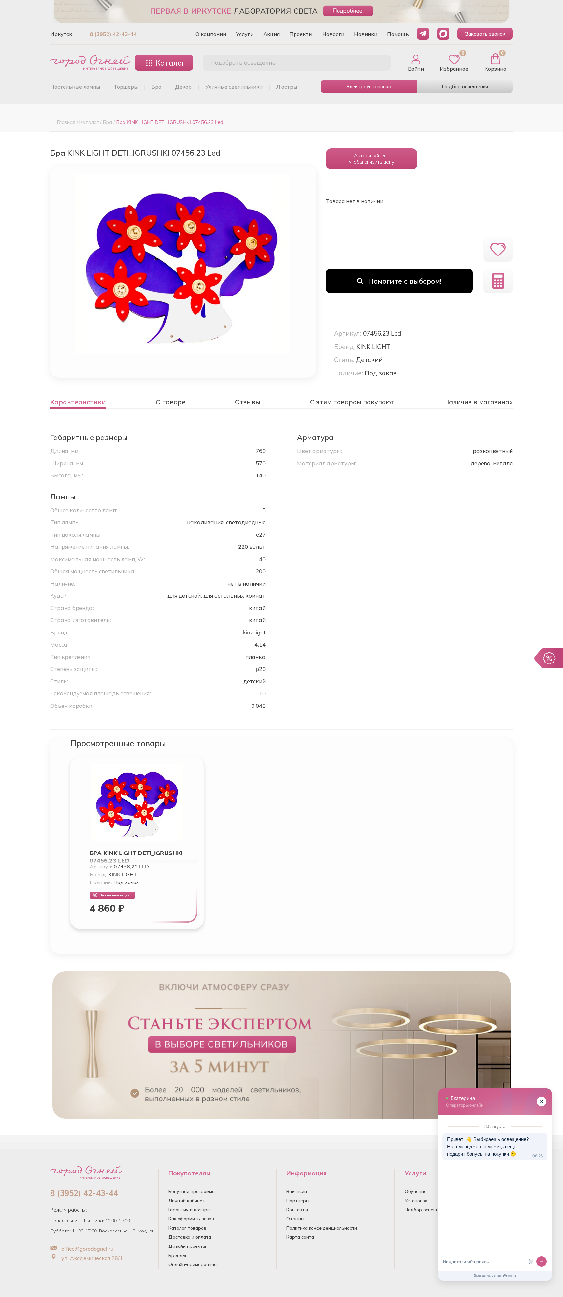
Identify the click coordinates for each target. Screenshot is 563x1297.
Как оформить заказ (191, 1219)
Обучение (415, 1191)
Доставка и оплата (189, 1237)
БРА (156, 86)
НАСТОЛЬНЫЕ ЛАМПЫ (75, 86)
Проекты (300, 34)
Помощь (398, 34)
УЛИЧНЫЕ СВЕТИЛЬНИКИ (234, 86)
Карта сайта (300, 1237)
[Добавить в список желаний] (498, 249)
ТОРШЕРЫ (126, 86)
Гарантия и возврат (190, 1210)
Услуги (244, 34)
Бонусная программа (191, 1191)
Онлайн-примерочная (192, 1264)
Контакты (297, 1210)
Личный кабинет (186, 1200)
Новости (333, 34)
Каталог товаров (187, 1228)
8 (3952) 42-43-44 (113, 34)
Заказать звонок (485, 34)
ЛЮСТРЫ (286, 86)
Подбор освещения (465, 86)
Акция (271, 34)
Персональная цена (115, 895)
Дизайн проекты (187, 1246)
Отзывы (295, 1219)
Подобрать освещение (243, 62)
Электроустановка (368, 86)
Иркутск (61, 34)
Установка (416, 1200)
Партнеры (297, 1200)
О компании (210, 34)
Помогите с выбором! (404, 281)
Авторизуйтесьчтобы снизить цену (371, 159)
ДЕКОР (183, 86)
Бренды (177, 1255)
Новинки (365, 34)
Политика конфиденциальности (321, 1228)
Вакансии (296, 1191)
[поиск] (378, 62)
